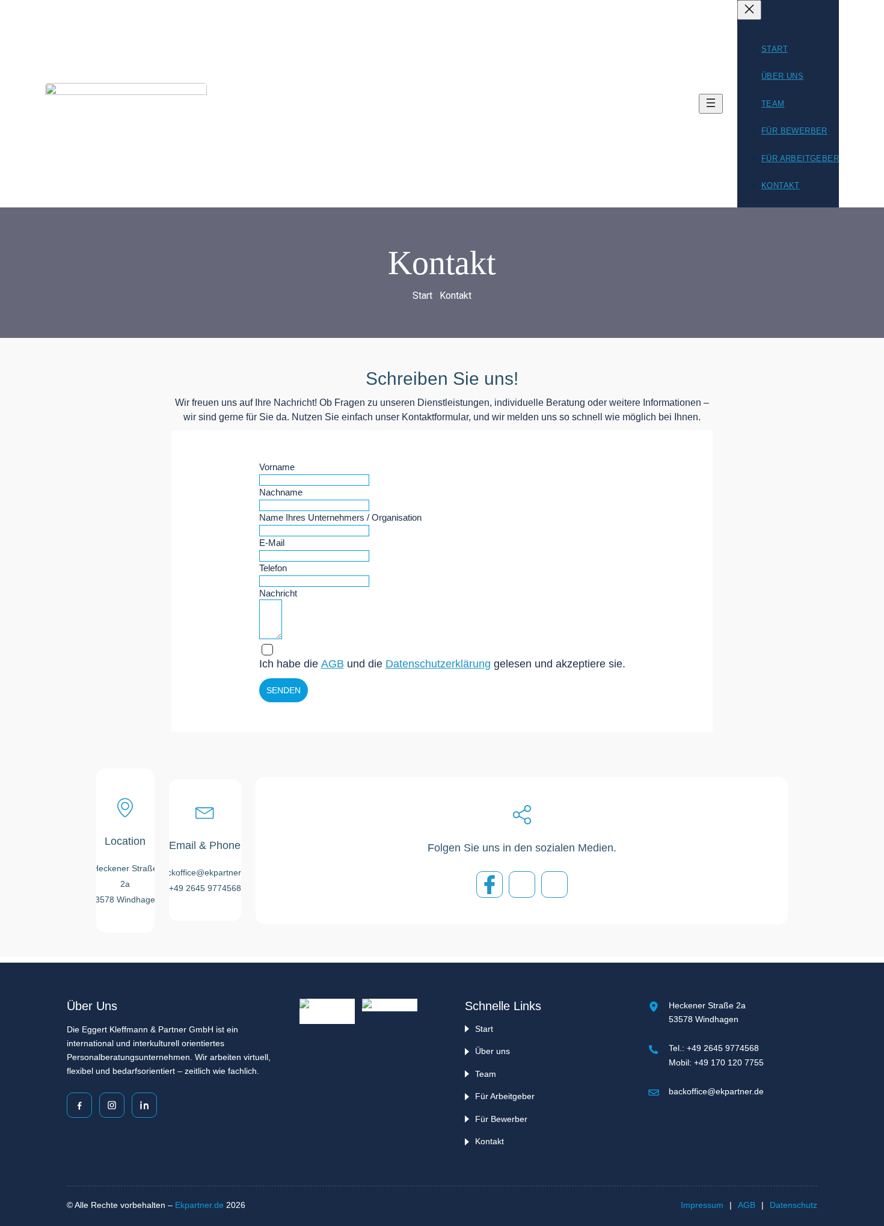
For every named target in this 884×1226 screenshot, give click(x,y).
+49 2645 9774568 (723, 1048)
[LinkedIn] (144, 1105)
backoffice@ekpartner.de (716, 1091)
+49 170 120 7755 (729, 1062)
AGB (332, 664)
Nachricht (278, 593)
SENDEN (283, 690)
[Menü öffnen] (711, 104)
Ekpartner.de (199, 1205)
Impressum (702, 1205)
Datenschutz (793, 1205)
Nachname (280, 492)
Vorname (277, 467)
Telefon (273, 568)
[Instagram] (111, 1105)
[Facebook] (489, 884)
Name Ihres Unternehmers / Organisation (340, 517)
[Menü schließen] (749, 10)
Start (774, 49)
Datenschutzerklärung (438, 664)
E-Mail (271, 543)
